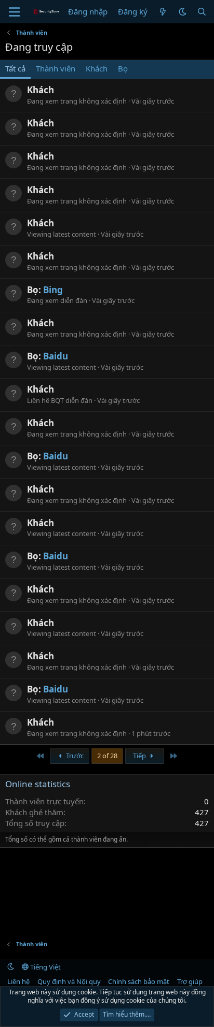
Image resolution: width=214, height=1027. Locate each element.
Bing (53, 290)
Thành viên (55, 68)
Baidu (55, 356)
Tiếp (140, 755)
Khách (97, 68)
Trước (74, 755)
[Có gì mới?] (163, 11)
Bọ (123, 68)
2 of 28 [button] (107, 755)
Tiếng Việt (45, 967)
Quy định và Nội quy (69, 981)
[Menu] (14, 12)
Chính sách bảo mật (138, 981)
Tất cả (15, 68)
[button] (182, 11)
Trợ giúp (190, 981)
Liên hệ (18, 981)
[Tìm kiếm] (202, 11)
